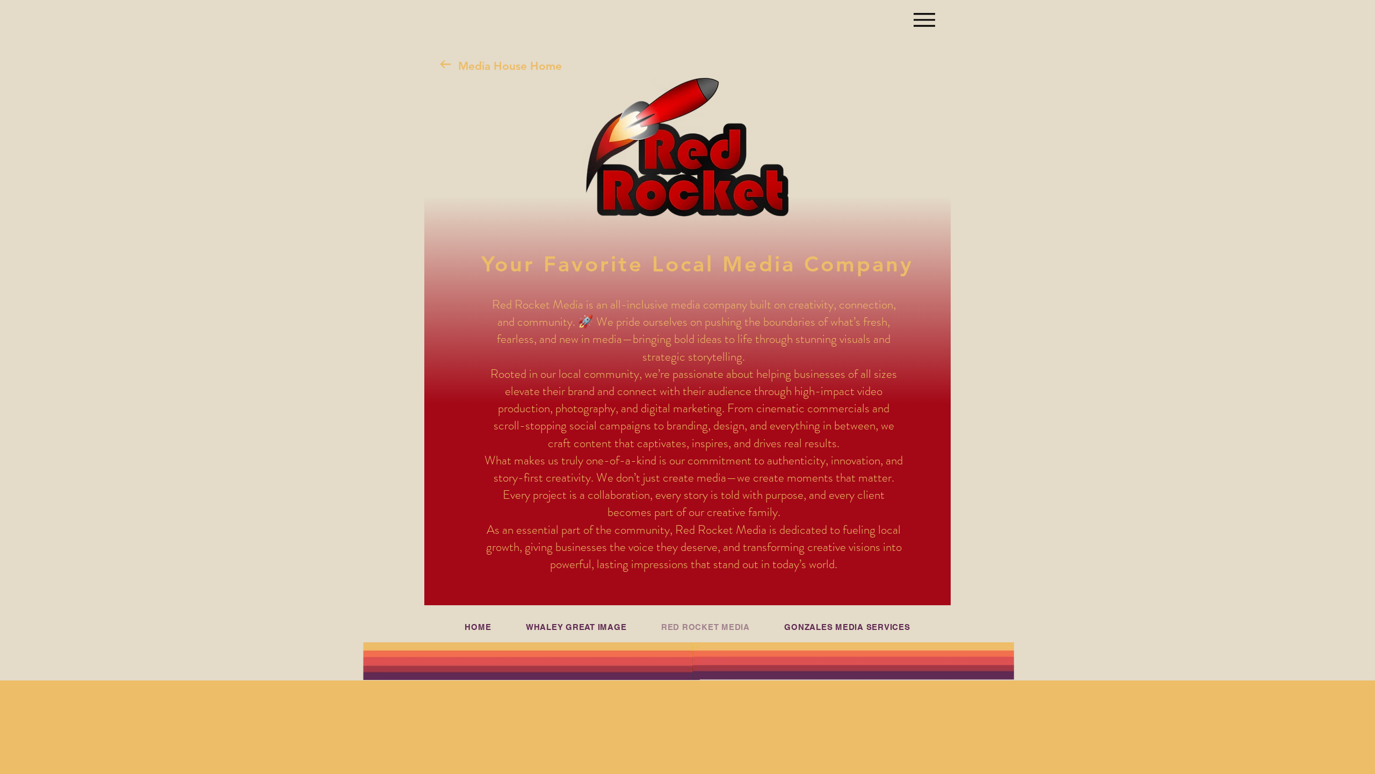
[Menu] (924, 19)
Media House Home (510, 66)
